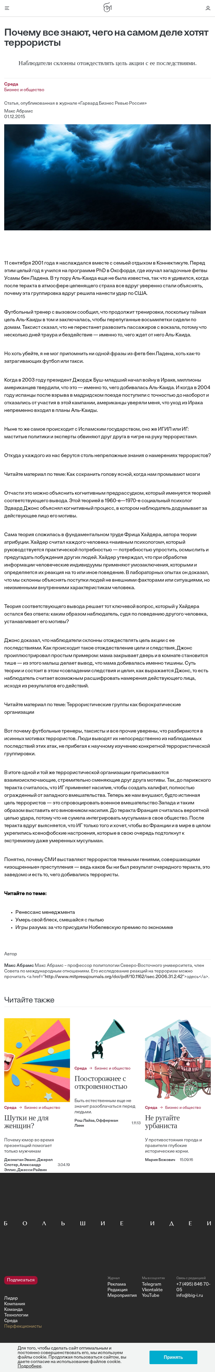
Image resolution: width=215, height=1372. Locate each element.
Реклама (117, 1284)
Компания (14, 1304)
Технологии (16, 1315)
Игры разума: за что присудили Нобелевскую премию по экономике (94, 927)
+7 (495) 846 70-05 (193, 1287)
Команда (13, 1309)
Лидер (11, 1298)
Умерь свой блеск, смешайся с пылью (59, 920)
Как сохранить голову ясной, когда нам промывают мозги (133, 474)
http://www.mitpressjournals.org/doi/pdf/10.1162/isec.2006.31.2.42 (114, 977)
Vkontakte (152, 1290)
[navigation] (53, 1302)
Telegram (151, 1284)
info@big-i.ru (189, 1295)
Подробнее (29, 1366)
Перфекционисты (23, 1326)
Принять (173, 1357)
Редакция (118, 1290)
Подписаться (21, 1280)
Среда (11, 1321)
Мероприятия (122, 1295)
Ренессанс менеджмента (45, 912)
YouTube (150, 1295)
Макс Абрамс (18, 111)
